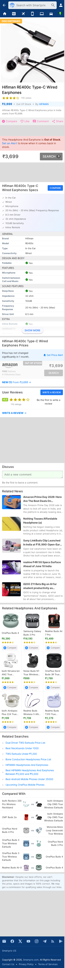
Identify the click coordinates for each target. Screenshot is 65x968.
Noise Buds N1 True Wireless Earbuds (31, 673)
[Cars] (51, 13)
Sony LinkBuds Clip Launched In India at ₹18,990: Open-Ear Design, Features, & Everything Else (42, 542)
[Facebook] (12, 941)
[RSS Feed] (52, 941)
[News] (14, 13)
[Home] (4, 13)
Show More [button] (32, 330)
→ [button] (16, 382)
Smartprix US (9, 950)
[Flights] (23, 13)
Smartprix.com (30, 959)
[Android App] (60, 941)
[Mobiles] (32, 13)
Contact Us (8, 964)
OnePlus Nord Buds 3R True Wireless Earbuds (52, 673)
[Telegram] (44, 941)
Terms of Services (48, 964)
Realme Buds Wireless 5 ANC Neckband (31, 712)
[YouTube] (28, 941)
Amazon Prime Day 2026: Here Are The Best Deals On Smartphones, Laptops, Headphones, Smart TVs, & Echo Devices (42, 499)
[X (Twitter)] (20, 941)
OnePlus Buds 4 (10, 633)
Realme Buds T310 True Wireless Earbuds (52, 712)
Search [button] (49, 156)
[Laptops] (41, 13)
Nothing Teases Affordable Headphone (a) (40, 520)
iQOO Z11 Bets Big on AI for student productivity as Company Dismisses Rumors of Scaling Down (42, 586)
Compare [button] (55, 188)
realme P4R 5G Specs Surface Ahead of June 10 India (42, 564)
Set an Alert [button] (9, 143)
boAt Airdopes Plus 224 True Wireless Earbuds (9, 712)
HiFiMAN (44, 104)
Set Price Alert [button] (55, 354)
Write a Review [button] (51, 392)
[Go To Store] (17, 365)
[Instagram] (36, 941)
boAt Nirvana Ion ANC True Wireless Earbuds (11, 673)
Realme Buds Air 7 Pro (54, 633)
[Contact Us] (4, 941)
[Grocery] (60, 13)
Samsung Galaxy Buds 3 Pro (32, 633)
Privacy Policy (26, 964)
